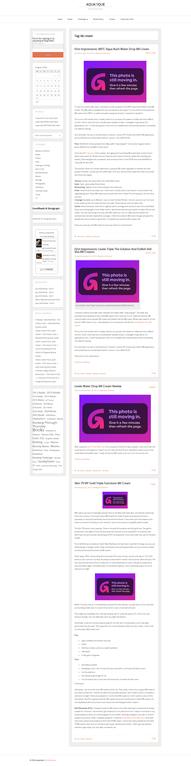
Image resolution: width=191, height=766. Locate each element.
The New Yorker (41, 191)
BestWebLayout (50, 760)
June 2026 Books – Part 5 (45, 303)
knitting (38, 442)
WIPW (38, 466)
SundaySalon (46, 461)
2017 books (49, 400)
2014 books (38, 396)
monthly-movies (41, 446)
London (46, 443)
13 (48, 86)
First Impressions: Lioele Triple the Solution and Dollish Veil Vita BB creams (113, 250)
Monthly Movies (41, 173)
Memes (54, 442)
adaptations (39, 418)
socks (35, 462)
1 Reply (153, 484)
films (57, 434)
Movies (38, 176)
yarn (60, 466)
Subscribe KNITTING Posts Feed (47, 125)
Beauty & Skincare (42, 151)
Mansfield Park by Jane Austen (47, 338)
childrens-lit (51, 431)
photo (46, 450)
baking (60, 419)
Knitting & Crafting (42, 165)
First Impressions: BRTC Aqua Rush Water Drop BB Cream (112, 49)
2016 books (38, 400)
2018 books (37, 404)
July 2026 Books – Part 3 (44, 289)
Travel (37, 194)
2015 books (50, 396)
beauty (88, 373)
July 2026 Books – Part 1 (44, 296)
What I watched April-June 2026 (47, 299)
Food (37, 162)
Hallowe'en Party (48, 255)
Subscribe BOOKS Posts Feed (46, 122)
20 (48, 91)
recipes (58, 458)
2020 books (37, 407)
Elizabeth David (50, 248)
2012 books (39, 392)
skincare (96, 236)
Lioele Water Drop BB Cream (133, 718)
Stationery (39, 187)
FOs (42, 438)
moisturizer (96, 470)
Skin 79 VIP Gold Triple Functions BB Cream (102, 483)
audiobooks (51, 419)
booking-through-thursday (45, 424)
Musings (38, 180)
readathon (38, 454)
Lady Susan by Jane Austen (45, 367)
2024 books (50, 411)
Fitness (38, 158)
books (38, 430)
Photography (40, 183)
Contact (112, 19)
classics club (47, 434)
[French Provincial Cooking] (39, 247)
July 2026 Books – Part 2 (44, 292)
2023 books (38, 411)
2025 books (39, 415)
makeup (89, 236)
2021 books (47, 407)
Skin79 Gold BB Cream (96, 446)
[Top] (154, 236)
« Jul (36, 102)
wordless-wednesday (49, 466)
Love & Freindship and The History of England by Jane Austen (45, 352)
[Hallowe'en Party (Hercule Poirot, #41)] (39, 258)
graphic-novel (52, 438)
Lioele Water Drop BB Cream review (98, 386)
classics (36, 434)
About (60, 19)
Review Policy (98, 19)
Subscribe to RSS (127, 19)
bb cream (80, 236)
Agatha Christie (50, 259)
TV (36, 198)
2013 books (53, 392)
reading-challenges (43, 457)
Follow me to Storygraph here (44, 219)
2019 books (48, 404)
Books (70, 19)
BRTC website (88, 153)
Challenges (82, 19)
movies (55, 446)
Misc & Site (39, 169)
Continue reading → (83, 362)
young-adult (37, 469)
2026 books (50, 415)
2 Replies (152, 387)
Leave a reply (150, 53)
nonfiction (38, 450)
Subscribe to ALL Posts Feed (46, 118)
